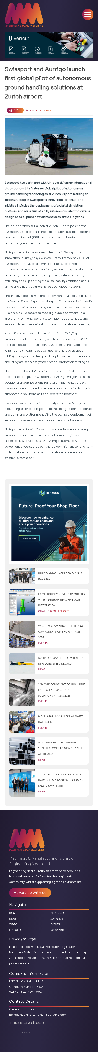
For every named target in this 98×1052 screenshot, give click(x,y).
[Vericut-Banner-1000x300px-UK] (49, 45)
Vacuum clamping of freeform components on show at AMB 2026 (60, 631)
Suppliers (57, 918)
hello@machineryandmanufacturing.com (38, 1014)
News (47, 110)
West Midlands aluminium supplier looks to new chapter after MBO (60, 748)
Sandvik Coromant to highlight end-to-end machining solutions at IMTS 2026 (61, 690)
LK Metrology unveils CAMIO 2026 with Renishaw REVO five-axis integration (62, 599)
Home (13, 912)
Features (15, 929)
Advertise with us (30, 892)
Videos (14, 924)
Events (55, 924)
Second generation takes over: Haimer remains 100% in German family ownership (60, 780)
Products (57, 912)
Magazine (57, 929)
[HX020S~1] (49, 524)
